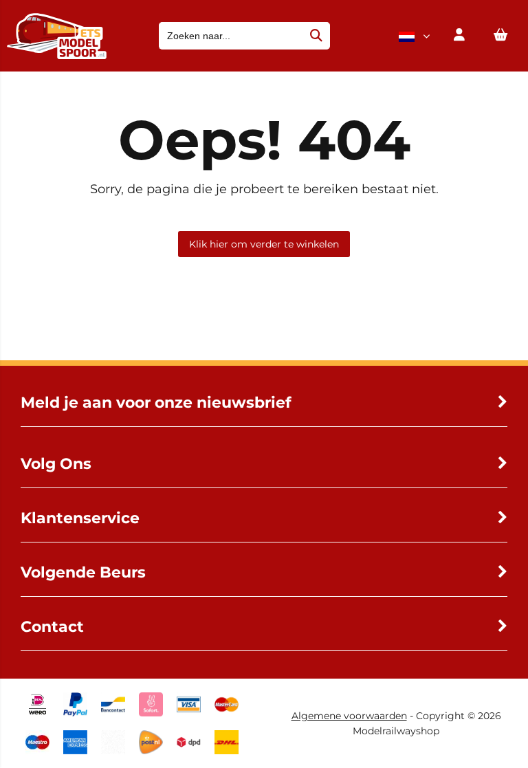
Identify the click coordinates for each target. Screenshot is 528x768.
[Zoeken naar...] (316, 36)
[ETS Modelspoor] (57, 56)
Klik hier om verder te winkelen (264, 244)
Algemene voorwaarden (349, 716)
